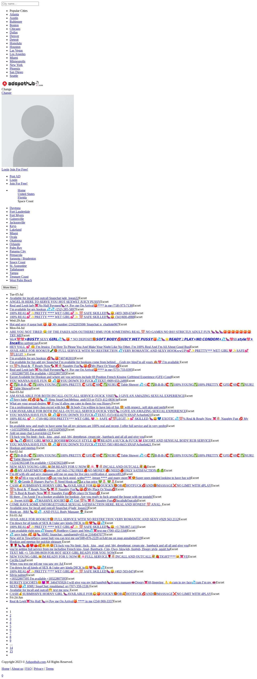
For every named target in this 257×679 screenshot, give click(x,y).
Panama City (18, 251)
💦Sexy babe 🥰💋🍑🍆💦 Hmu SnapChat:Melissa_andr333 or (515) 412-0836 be (64, 399)
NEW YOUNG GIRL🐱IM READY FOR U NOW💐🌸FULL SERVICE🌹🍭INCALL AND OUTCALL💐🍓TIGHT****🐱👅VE (99, 556)
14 (11, 648)
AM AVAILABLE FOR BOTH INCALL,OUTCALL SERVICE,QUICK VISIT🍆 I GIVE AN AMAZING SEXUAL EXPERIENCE (97, 395)
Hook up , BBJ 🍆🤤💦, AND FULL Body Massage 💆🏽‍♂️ (47, 511)
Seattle (14, 75)
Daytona (15, 208)
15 (11, 651)
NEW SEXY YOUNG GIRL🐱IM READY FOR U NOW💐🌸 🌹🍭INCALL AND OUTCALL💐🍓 (78, 466)
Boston (14, 25)
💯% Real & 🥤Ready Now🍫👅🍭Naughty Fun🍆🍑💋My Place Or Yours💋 (63, 489)
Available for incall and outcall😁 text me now (40, 590)
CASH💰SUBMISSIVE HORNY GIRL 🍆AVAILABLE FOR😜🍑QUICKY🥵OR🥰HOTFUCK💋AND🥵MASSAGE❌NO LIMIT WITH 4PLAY (110, 485)
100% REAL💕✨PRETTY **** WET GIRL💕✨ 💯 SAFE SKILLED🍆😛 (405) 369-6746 (72, 313)
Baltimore (16, 21)
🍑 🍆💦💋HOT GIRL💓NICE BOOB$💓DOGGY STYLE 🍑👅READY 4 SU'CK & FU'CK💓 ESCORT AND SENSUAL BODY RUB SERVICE (110, 440)
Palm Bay (16, 247)
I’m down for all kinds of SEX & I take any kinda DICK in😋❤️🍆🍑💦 (57, 523)
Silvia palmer (18, 575)
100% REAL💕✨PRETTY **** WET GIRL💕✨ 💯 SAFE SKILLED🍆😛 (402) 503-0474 (72, 571)
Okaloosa (16, 240)
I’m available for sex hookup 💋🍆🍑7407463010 (42, 358)
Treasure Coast (19, 276)
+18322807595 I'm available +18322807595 (38, 373)
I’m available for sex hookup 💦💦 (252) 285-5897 (42, 309)
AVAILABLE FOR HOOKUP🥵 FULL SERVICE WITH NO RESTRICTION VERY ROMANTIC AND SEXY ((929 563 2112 (94, 519)
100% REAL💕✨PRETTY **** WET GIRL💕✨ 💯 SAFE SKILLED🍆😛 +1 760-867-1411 (73, 527)
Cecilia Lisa (17, 560)
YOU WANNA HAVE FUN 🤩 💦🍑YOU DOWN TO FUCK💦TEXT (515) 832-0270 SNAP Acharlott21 (80, 415)
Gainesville (17, 219)
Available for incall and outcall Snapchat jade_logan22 (44, 298)
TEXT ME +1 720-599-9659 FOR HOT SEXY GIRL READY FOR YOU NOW (62, 552)
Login (13, 180)
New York (16, 65)
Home (21, 190)
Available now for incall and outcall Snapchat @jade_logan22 (49, 508)
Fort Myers (17, 215)
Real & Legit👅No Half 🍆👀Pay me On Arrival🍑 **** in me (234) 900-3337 (61, 601)
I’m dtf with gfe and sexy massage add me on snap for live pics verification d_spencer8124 (67, 474)
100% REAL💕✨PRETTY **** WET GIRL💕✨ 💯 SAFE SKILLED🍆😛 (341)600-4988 (72, 317)
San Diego (16, 72)
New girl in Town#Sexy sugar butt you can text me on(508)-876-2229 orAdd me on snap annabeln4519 (76, 538)
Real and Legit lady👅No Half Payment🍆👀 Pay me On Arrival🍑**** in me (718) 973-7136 (71, 305)
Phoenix (15, 68)
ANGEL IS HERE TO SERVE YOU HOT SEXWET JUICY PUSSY (55, 301)
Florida (22, 197)
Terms (50, 668)
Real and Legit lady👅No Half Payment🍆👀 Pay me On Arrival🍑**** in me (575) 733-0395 (71, 369)
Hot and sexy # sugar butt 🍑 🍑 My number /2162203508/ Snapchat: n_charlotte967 (64, 324)
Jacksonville (17, 222)
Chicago (15, 28)
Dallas (14, 32)
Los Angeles (17, 54)
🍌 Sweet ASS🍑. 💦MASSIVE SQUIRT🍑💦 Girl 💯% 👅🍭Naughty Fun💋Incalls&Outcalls (73, 500)
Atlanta (14, 14)
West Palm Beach (21, 280)
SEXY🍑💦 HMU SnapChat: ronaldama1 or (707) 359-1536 (49, 586)
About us (17, 668)
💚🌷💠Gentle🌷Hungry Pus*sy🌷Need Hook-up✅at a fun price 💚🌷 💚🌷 (62, 481)
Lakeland (15, 229)
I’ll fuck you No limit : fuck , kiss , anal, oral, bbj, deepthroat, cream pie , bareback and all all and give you (77, 436)
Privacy (39, 668)
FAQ (28, 668)
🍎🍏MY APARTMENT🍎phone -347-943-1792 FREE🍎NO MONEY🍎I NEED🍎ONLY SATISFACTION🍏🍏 (87, 470)
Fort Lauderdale (20, 211)
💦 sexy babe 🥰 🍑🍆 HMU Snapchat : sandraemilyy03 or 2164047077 (57, 534)
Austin (14, 18)
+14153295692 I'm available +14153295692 (38, 429)
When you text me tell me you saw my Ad (37, 563)
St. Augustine (18, 265)
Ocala (13, 237)
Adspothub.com (35, 662)
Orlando (15, 244)
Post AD (15, 176)
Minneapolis (17, 61)
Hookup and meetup (23, 448)
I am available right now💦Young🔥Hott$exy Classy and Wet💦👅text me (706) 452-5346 (68, 530)
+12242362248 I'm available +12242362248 (38, 463)
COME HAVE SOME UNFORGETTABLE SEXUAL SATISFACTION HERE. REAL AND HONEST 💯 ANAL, (86, 504)
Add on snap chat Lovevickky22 (31, 433)
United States (26, 194)
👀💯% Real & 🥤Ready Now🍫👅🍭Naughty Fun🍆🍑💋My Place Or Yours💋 (65, 366)
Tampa (14, 273)
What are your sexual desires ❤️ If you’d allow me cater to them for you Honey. (60, 403)
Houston (15, 47)
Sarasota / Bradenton (23, 258)
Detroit (14, 39)
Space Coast (17, 262)
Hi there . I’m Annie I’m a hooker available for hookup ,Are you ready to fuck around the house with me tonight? (81, 496)
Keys (13, 226)
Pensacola (16, 255)
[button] (38, 166)
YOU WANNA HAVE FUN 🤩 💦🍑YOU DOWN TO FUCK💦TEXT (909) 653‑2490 (68, 380)
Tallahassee (17, 269)
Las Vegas (16, 50)
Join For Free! (19, 183)
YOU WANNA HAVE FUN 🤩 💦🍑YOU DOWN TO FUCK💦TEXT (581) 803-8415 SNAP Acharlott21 (81, 444)
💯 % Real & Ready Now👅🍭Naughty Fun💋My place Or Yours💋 (55, 493)
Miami (14, 57)
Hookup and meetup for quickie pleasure (36, 541)
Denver (14, 36)
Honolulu (16, 43)
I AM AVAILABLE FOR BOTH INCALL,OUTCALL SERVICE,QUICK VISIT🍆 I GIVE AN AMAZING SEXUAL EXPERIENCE (98, 411)
